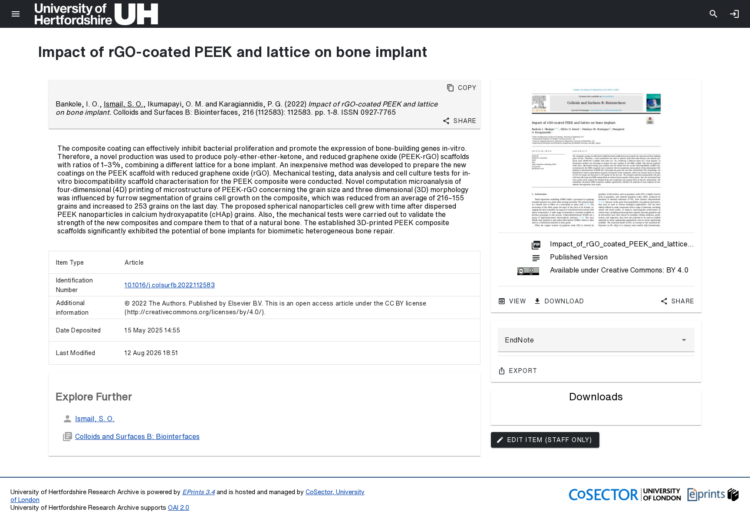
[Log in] (734, 13)
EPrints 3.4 (198, 492)
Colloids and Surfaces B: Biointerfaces (137, 436)
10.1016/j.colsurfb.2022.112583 (170, 285)
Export (523, 371)
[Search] (713, 13)
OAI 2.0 (178, 507)
